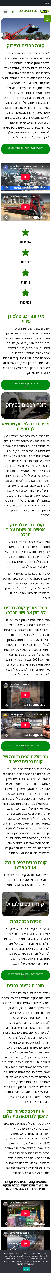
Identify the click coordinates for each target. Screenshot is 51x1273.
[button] (47, 18)
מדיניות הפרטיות (23, 1264)
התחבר (47, 3)
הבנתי (26, 1269)
